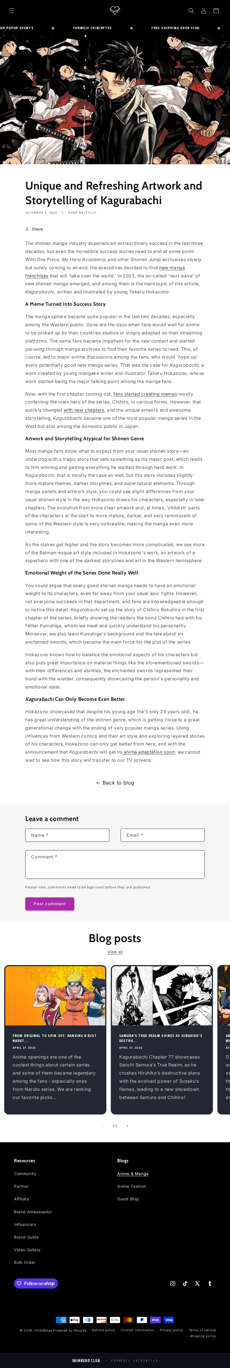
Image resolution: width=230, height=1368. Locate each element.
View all (115, 951)
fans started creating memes (145, 394)
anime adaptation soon (148, 752)
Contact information (137, 1330)
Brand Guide (26, 1237)
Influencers (25, 1224)
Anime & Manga (133, 1173)
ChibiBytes (43, 1330)
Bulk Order (24, 1262)
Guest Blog (128, 1198)
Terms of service (202, 1330)
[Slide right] (127, 1126)
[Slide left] (102, 1126)
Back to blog (118, 783)
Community (25, 1173)
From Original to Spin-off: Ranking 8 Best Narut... (55, 1038)
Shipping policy (203, 1336)
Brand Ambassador (33, 1211)
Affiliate (21, 1198)
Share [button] (37, 229)
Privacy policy (171, 1330)
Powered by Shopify (70, 1330)
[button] (12, 10)
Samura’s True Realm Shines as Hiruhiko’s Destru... (161, 1038)
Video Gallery (27, 1249)
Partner (21, 1186)
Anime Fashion (131, 1186)
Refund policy (103, 1330)
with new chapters (84, 410)
